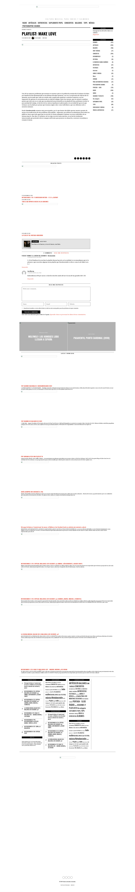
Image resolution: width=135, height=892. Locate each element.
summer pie (47, 705)
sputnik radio (61, 703)
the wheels (54, 707)
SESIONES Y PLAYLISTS (26, 29)
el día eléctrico (52, 686)
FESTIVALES (95, 68)
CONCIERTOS (96, 54)
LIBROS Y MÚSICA (97, 73)
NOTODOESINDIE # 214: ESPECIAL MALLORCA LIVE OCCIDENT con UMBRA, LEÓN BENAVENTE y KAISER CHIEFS (51, 564)
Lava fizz (52, 692)
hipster (60, 689)
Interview (95, 70)
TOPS (94, 104)
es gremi (50, 689)
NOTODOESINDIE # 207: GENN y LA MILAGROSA (32, 727)
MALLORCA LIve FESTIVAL (59, 694)
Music (94, 76)
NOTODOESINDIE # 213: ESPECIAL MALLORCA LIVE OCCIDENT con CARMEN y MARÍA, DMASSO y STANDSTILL (51, 599)
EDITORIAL (95, 59)
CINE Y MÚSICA (96, 51)
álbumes (62, 707)
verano (59, 707)
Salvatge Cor (47, 703)
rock (64, 701)
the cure (56, 705)
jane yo (46, 692)
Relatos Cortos (61, 701)
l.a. (49, 692)
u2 (57, 707)
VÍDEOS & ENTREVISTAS (98, 110)
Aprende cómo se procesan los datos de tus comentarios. (68, 314)
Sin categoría (96, 99)
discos (47, 686)
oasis (64, 698)
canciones (59, 682)
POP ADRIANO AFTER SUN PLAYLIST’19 (32, 456)
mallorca (48, 694)
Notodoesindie (57, 697)
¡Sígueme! (96, 34)
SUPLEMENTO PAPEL (97, 102)
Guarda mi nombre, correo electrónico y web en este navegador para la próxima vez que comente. (51, 308)
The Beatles (52, 705)
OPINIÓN (95, 79)
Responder (25, 267)
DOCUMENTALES (96, 56)
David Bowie (63, 684)
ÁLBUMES (95, 42)
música (48, 697)
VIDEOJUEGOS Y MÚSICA (98, 107)
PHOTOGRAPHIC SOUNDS (99, 85)
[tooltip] (105, 3)
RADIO (94, 90)
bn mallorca (54, 682)
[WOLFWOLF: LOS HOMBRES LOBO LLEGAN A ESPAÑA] (43, 336)
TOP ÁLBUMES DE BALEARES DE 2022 (31, 421)
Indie (63, 689)
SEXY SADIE (53, 703)
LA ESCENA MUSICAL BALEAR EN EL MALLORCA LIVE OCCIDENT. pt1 (40, 634)
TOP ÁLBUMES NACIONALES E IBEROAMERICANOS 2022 (36, 386)
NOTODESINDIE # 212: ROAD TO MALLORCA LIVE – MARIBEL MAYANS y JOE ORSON (44, 669)
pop (54, 701)
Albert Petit (47, 682)
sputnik (56, 703)
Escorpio (47, 689)
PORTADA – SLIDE (97, 87)
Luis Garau (38, 38)
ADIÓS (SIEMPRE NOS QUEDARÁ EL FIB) (32, 492)
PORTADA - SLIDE (79, 701)
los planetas (57, 692)
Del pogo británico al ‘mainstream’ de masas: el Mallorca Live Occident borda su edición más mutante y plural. (53, 527)
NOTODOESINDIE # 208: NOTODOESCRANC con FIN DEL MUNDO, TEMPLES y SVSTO (31, 721)
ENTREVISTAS (96, 65)
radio (57, 700)
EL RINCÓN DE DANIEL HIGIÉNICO (100, 62)
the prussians (48, 707)
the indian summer (61, 705)
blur (51, 682)
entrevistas (60, 686)
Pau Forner (47, 701)
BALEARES (95, 48)
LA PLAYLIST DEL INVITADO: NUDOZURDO (32, 235)
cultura (59, 684)
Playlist (51, 700)
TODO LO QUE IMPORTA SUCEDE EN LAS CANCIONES (35, 202)
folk (58, 689)
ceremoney (47, 684)
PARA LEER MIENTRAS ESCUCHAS (100, 82)
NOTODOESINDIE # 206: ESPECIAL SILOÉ (32, 732)
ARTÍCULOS (95, 45)
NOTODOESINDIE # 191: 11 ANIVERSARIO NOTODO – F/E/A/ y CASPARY (40, 197)
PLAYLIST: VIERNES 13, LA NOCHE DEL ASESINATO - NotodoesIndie (38, 256)
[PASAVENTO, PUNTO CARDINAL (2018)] (92, 336)
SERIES (94, 93)
